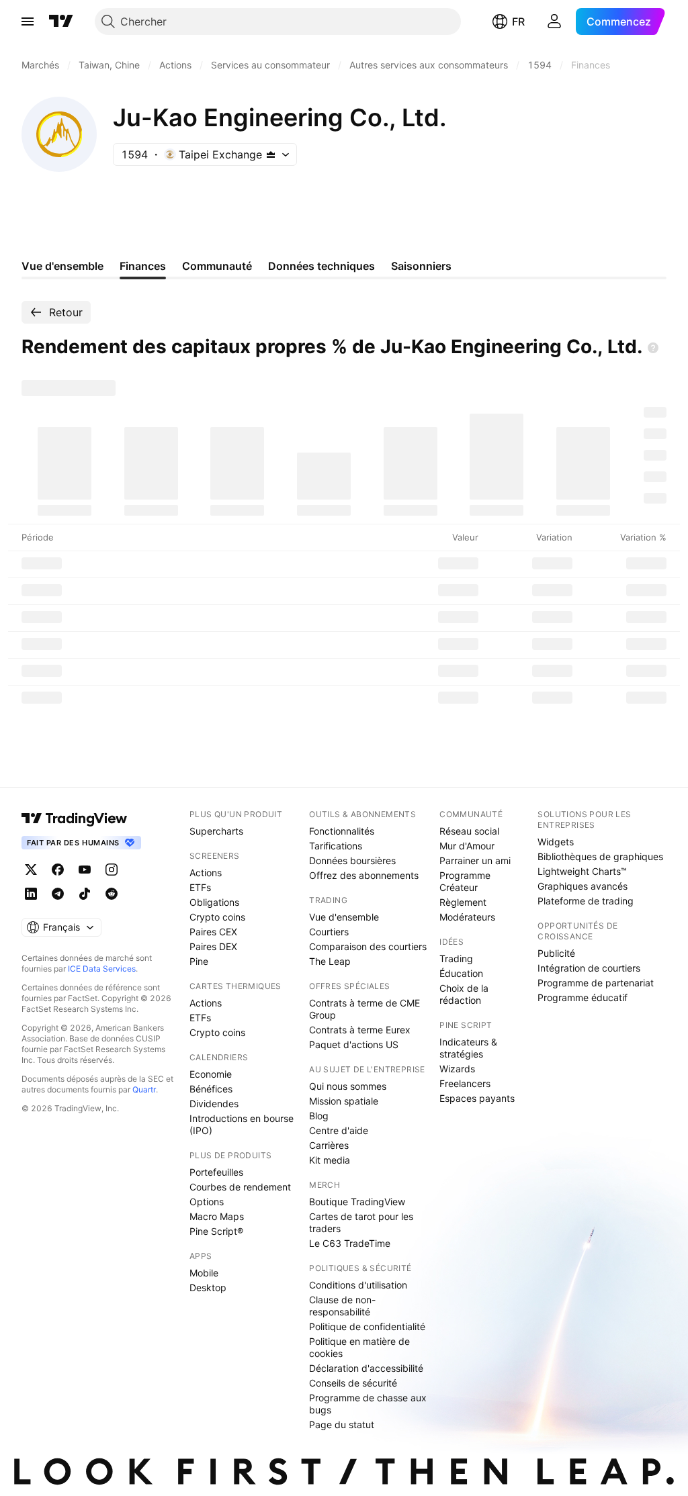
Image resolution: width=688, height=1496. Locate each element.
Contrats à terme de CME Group (364, 1009)
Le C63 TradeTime (349, 1243)
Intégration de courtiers (589, 968)
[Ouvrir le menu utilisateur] (554, 21)
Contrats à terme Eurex (360, 1029)
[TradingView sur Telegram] (57, 893)
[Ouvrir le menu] (27, 21)
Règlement (462, 902)
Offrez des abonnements (364, 875)
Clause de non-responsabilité (342, 1305)
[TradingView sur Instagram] (111, 869)
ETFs (200, 887)
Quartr (144, 1089)
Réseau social (469, 831)
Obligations (214, 902)
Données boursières (352, 860)
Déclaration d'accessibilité (366, 1368)
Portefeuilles (216, 1172)
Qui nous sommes (347, 1086)
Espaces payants (477, 1098)
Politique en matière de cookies (359, 1347)
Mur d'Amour (466, 845)
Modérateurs (467, 917)
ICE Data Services (102, 969)
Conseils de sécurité (353, 1383)
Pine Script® (216, 1231)
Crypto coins (217, 917)
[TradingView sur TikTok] (84, 893)
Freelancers (464, 1083)
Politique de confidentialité (367, 1326)
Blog (319, 1115)
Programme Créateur (464, 881)
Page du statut (341, 1424)
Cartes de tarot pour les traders (361, 1222)
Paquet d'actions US (353, 1044)
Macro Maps (216, 1216)
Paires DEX (213, 946)
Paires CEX (213, 931)
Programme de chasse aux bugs (368, 1403)
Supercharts (216, 831)
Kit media (329, 1160)
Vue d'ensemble (344, 917)
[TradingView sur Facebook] (57, 869)
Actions (205, 872)
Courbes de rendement (240, 1187)
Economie (210, 1074)
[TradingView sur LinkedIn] (31, 893)
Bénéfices (210, 1088)
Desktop (207, 1287)
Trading (456, 958)
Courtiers (329, 931)
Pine (198, 961)
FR (518, 21)
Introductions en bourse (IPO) (241, 1124)
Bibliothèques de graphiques (600, 856)
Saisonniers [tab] (421, 266)
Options (206, 1201)
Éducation (461, 973)
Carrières (329, 1145)
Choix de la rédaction (463, 994)
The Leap (330, 961)
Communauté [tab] (217, 266)
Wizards (457, 1068)
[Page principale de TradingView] (61, 21)
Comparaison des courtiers (368, 946)
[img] (271, 154)
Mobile (203, 1272)
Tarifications (335, 845)
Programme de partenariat (596, 982)
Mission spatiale (343, 1101)
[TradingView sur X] (31, 869)
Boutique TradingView (357, 1201)
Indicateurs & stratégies (468, 1048)
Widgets (556, 841)
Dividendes (214, 1103)
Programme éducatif (583, 997)
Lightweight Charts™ (582, 871)
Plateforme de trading (586, 900)
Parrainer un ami (475, 860)
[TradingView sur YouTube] (84, 869)
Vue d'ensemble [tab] (62, 266)
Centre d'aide (338, 1130)
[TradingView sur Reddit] (111, 893)
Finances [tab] (143, 266)
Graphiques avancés (583, 886)
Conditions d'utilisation (358, 1285)
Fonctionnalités (341, 831)
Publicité (556, 953)
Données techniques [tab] (321, 266)
